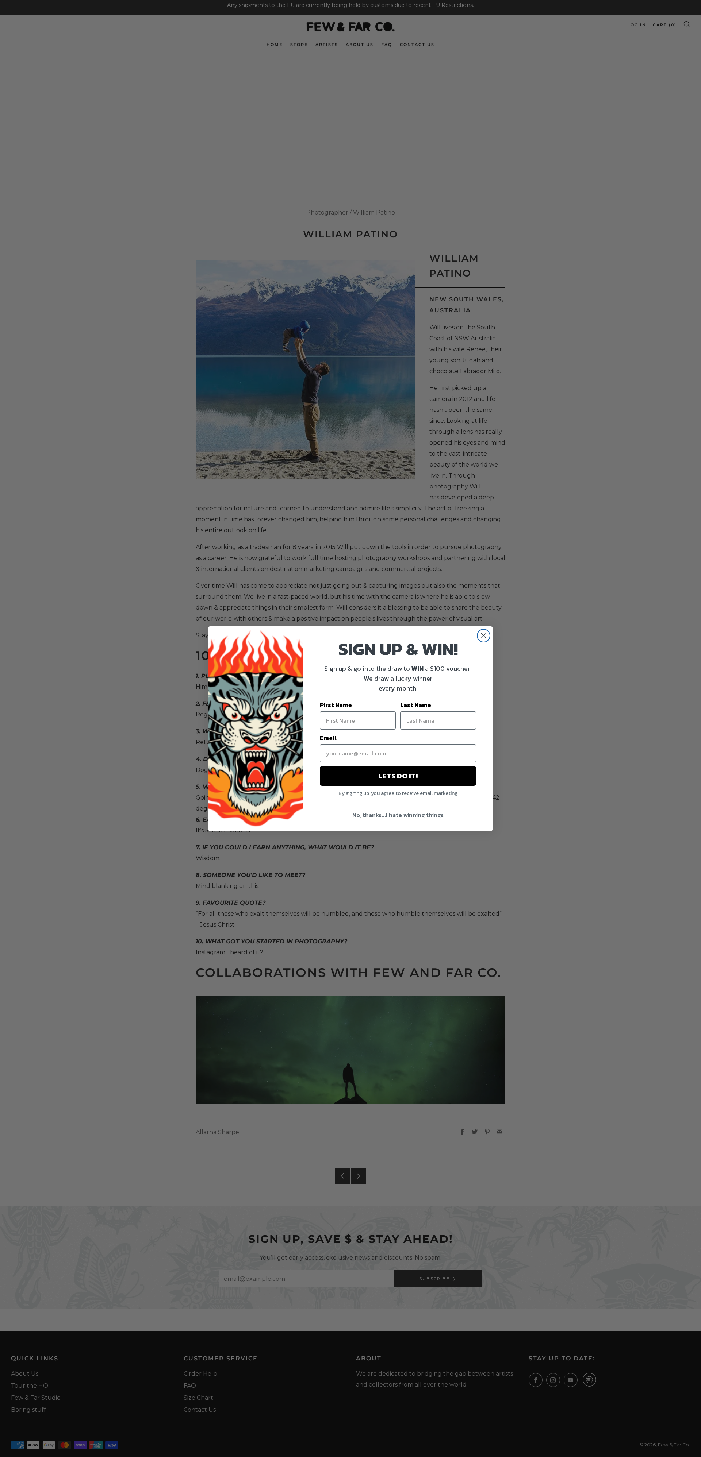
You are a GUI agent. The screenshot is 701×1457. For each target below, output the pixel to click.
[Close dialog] (483, 635)
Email (328, 737)
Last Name (415, 704)
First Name (336, 704)
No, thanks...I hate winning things (398, 815)
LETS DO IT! (398, 775)
